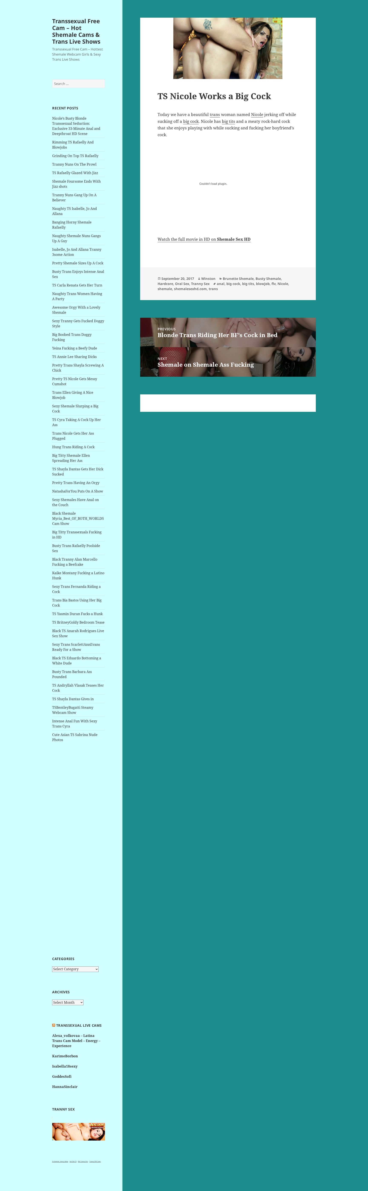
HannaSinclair (65, 1086)
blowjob (263, 283)
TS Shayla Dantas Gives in (73, 699)
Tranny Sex (200, 283)
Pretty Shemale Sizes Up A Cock (77, 263)
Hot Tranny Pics (83, 1161)
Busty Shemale (268, 278)
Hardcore (165, 283)
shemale (165, 288)
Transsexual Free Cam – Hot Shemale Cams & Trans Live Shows (76, 31)
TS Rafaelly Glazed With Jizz (75, 172)
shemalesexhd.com (190, 288)
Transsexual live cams (79, 1025)
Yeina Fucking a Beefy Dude (74, 348)
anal (220, 283)
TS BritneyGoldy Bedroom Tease (78, 622)
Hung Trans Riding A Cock (73, 447)
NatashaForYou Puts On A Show (77, 491)
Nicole (257, 114)
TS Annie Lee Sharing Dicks (74, 356)
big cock (191, 121)
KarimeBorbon (65, 1056)
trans (215, 114)
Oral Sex (182, 283)
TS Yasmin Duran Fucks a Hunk (77, 613)
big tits (228, 121)
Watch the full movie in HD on (204, 239)
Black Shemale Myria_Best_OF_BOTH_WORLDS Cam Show (78, 518)
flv (274, 283)
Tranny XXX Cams (95, 1161)
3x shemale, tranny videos (60, 1161)
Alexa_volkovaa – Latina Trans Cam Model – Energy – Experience (76, 1040)
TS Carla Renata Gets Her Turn (77, 285)
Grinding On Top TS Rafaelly (75, 155)
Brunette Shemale (238, 278)
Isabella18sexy (65, 1066)
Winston (208, 278)
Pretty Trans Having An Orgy (75, 482)
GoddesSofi (62, 1076)
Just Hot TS (73, 1161)
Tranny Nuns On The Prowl (74, 164)
